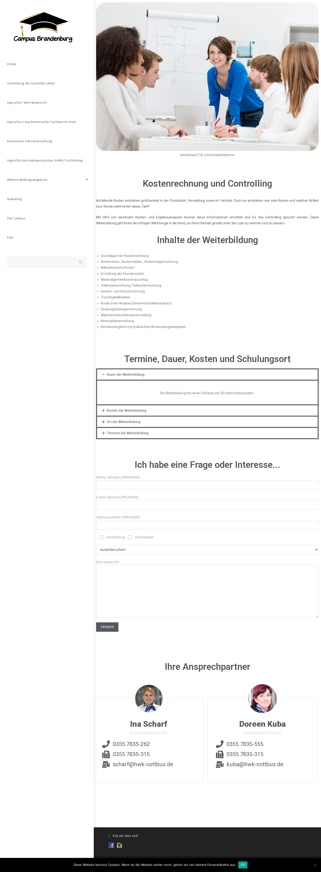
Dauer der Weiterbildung (126, 374)
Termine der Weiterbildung (128, 433)
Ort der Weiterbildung (123, 422)
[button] (207, 374)
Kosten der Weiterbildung (126, 410)
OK (243, 865)
